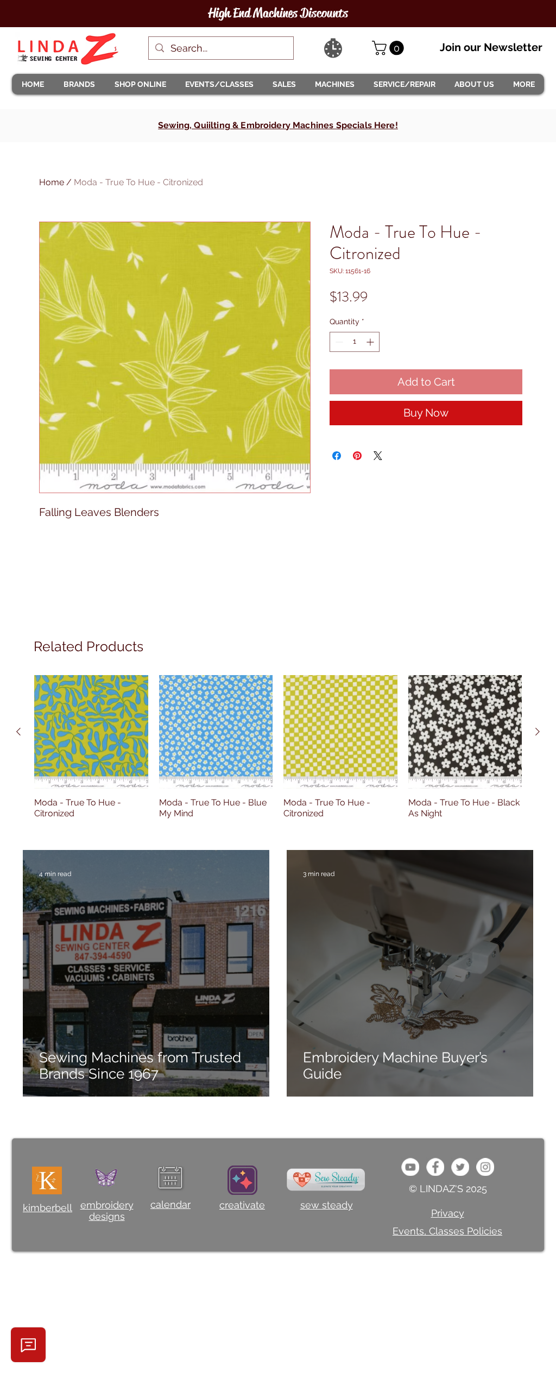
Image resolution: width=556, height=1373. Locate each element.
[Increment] (371, 341)
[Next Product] (537, 731)
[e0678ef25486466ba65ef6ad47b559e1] (435, 1167)
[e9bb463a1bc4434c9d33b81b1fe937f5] (410, 1167)
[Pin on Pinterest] (357, 455)
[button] (78, 84)
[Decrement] (338, 341)
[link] (389, 48)
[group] (278, 753)
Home (51, 182)
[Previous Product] (18, 731)
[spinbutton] (354, 341)
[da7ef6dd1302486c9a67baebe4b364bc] (485, 1167)
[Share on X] (377, 455)
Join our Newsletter (491, 47)
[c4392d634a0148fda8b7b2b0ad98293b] (460, 1167)
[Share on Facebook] (336, 455)
